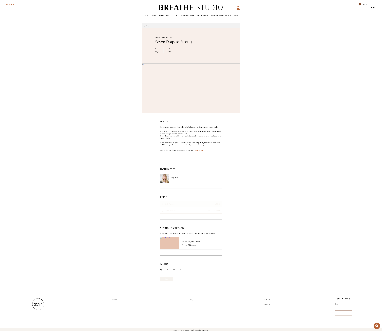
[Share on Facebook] (161, 269)
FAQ (191, 300)
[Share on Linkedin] (174, 269)
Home (114, 300)
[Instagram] (374, 7)
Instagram (267, 304)
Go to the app (198, 150)
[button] (238, 8)
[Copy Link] (180, 269)
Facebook (267, 300)
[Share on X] (168, 269)
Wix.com (206, 330)
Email (336, 304)
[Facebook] (371, 7)
